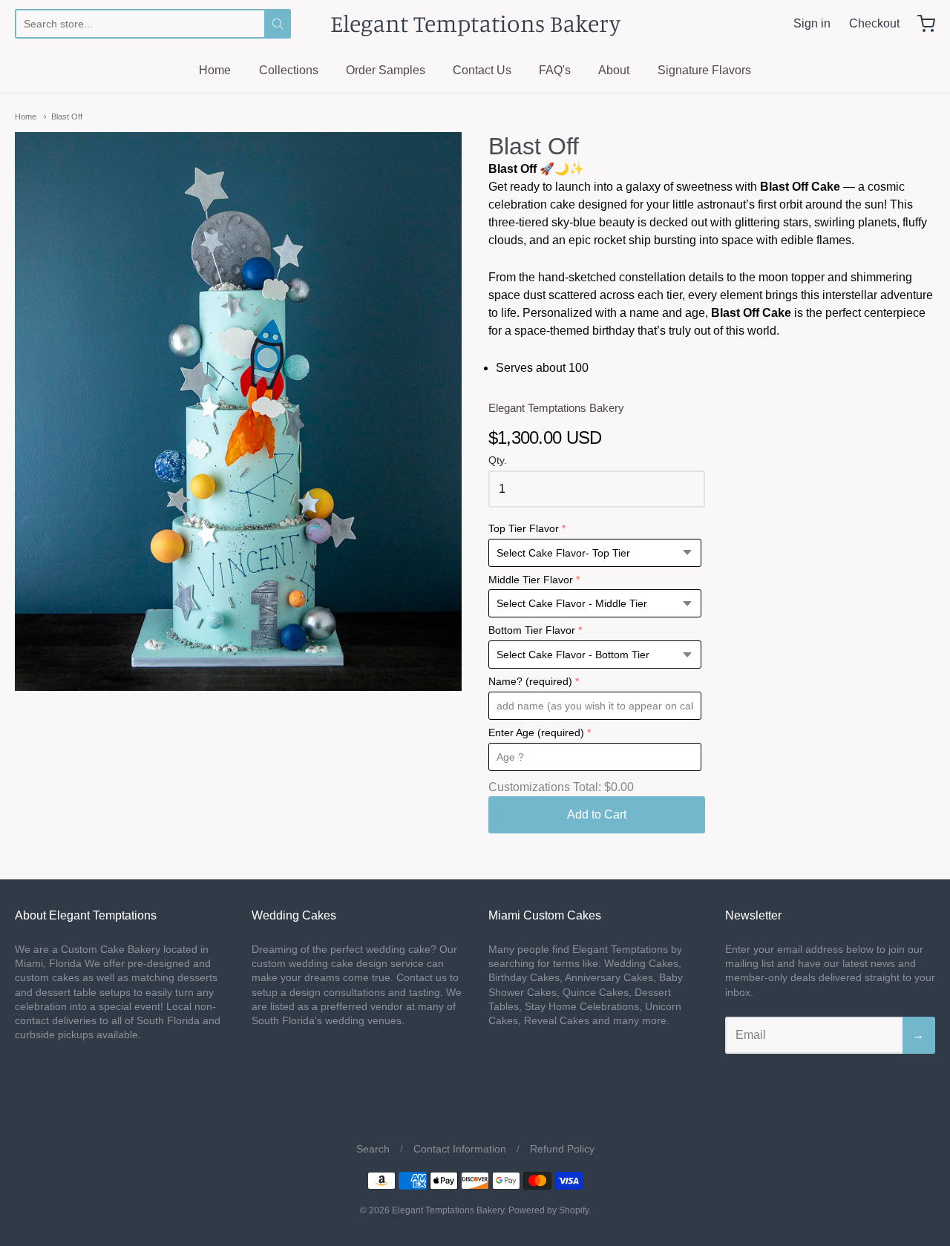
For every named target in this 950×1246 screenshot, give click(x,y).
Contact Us (482, 70)
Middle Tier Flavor (530, 580)
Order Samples (385, 70)
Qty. (497, 460)
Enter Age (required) (536, 732)
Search (373, 1149)
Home (215, 70)
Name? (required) (530, 681)
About (613, 70)
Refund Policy (562, 1149)
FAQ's (555, 70)
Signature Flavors (704, 70)
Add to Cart (596, 814)
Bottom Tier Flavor (531, 630)
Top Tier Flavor (523, 528)
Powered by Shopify (548, 1210)
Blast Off (66, 116)
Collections (288, 70)
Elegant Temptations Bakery (475, 23)
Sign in (812, 23)
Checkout (874, 23)
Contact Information (459, 1149)
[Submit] (277, 24)
